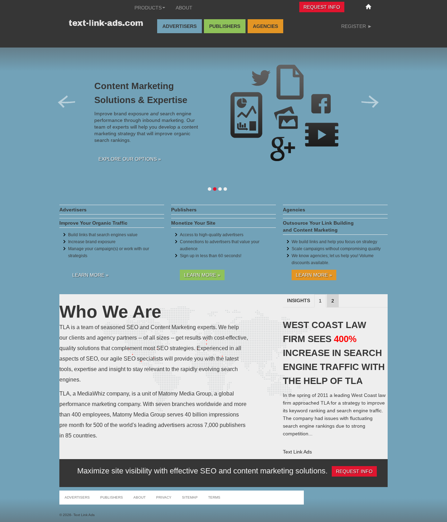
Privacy (163, 497)
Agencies (265, 26)
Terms (214, 497)
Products (148, 7)
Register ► (356, 26)
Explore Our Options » (129, 159)
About (184, 7)
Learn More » (90, 275)
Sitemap (190, 497)
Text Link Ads (297, 452)
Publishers (224, 26)
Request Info (321, 7)
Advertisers (179, 26)
